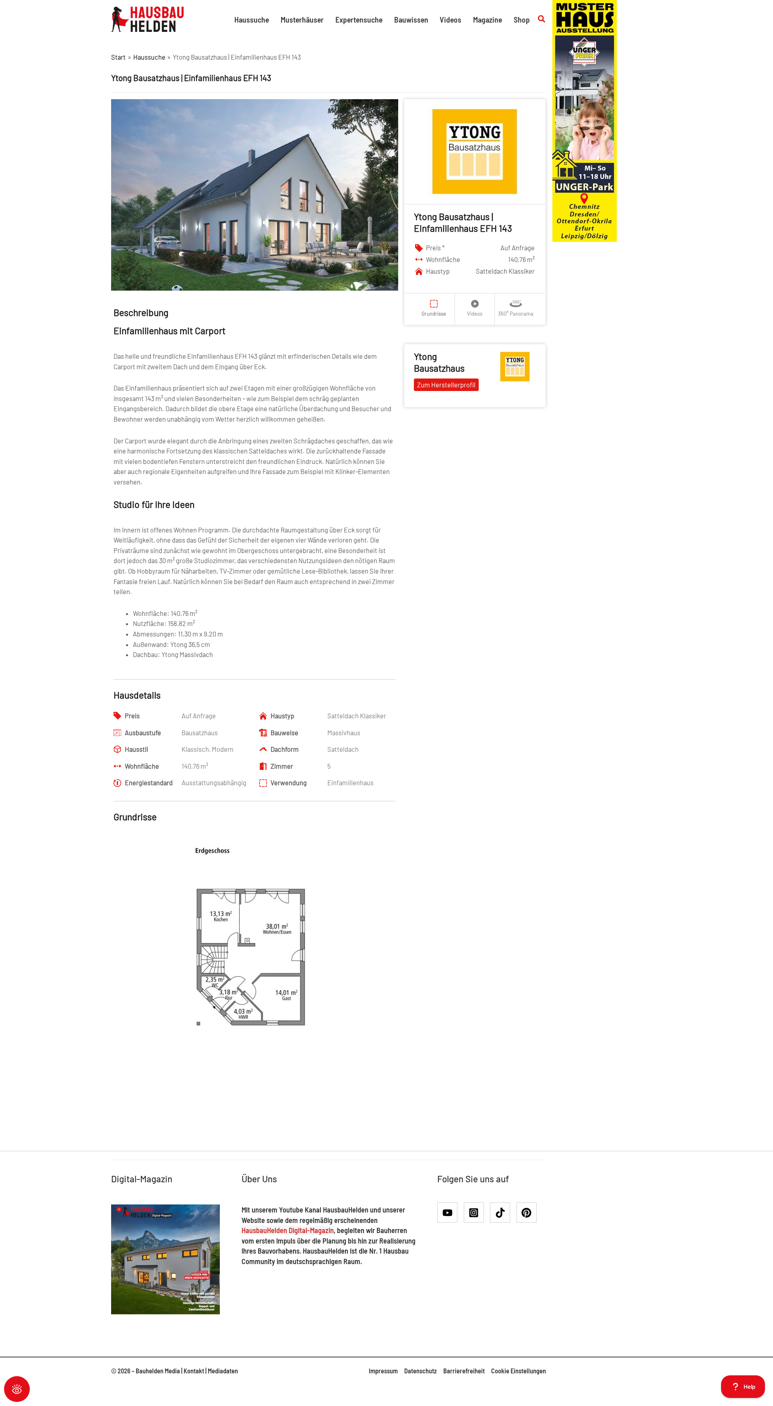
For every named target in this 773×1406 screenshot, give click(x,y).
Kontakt (194, 1371)
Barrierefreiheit (464, 1371)
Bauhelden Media (158, 1371)
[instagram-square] (476, 1212)
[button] (542, 19)
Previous (103, 968)
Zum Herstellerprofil (446, 385)
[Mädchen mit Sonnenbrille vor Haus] (584, 120)
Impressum (383, 1371)
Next (407, 968)
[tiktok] (502, 1212)
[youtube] (450, 1212)
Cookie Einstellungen (518, 1371)
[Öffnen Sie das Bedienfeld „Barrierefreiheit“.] (17, 1389)
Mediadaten (223, 1371)
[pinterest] (528, 1212)
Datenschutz (420, 1371)
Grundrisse (434, 313)
